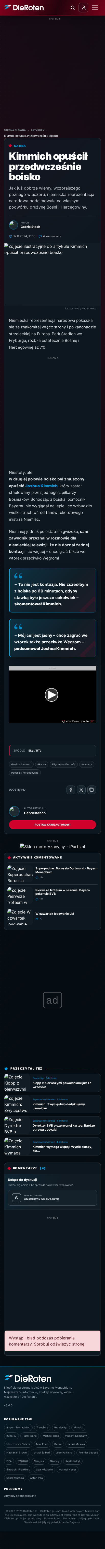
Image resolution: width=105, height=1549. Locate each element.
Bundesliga (61, 1427)
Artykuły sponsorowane (20, 1496)
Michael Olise (51, 1435)
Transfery (42, 1427)
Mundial (78, 1427)
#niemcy (87, 764)
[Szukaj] (72, 7)
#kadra (41, 764)
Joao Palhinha (64, 1452)
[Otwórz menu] (95, 7)
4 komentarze (52, 236)
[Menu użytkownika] (83, 7)
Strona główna (15, 130)
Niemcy (54, 1461)
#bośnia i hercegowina (24, 772)
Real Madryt (72, 1461)
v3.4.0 (8, 1405)
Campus (39, 1461)
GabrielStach (35, 813)
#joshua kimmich (21, 764)
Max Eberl (42, 1444)
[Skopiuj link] (91, 790)
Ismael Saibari (41, 1452)
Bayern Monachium (18, 1427)
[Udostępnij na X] (81, 790)
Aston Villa (36, 1477)
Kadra (58, 1444)
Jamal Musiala (76, 1444)
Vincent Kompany (76, 1435)
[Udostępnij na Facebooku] (71, 790)
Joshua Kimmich (41, 485)
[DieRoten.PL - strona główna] (24, 8)
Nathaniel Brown (16, 1452)
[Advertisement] (52, 73)
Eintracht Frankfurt (18, 1469)
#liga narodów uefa (63, 764)
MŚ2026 (23, 1461)
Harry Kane (30, 1435)
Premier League (88, 1452)
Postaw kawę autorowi (52, 824)
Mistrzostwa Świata (18, 1444)
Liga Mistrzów (44, 1469)
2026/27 (11, 1435)
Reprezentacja (15, 1477)
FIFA (9, 1461)
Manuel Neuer (67, 1469)
